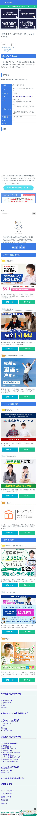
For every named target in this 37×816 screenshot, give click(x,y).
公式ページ (27, 302)
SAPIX (3, 704)
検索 (2, 211)
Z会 (2, 727)
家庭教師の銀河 (6, 754)
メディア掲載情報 (6, 794)
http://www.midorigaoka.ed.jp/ (22, 96)
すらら (3, 725)
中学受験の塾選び (6, 702)
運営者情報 (4, 800)
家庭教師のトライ (6, 750)
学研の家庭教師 (6, 747)
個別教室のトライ (6, 770)
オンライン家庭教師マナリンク (11, 756)
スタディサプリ (6, 723)
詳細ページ (9, 302)
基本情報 (9, 49)
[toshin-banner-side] (18, 813)
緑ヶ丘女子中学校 (9, 47)
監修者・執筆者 (6, 797)
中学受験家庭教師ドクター (9, 759)
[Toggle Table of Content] (12, 44)
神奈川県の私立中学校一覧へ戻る (18, 188)
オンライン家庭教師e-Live (9, 761)
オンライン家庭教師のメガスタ (11, 757)
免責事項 (4, 803)
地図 (8, 51)
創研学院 (4, 707)
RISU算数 (4, 729)
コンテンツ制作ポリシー (8, 790)
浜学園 (3, 705)
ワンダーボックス (6, 731)
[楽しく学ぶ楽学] (18, 3)
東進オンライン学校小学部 (9, 722)
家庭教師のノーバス (7, 745)
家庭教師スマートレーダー (9, 748)
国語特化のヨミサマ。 (8, 772)
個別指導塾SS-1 (6, 769)
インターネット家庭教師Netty (10, 752)
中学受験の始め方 (6, 700)
